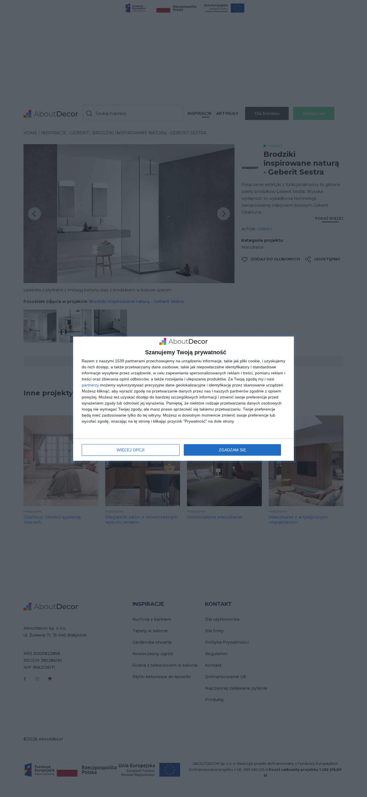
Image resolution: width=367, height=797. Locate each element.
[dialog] (183, 398)
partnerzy (90, 385)
